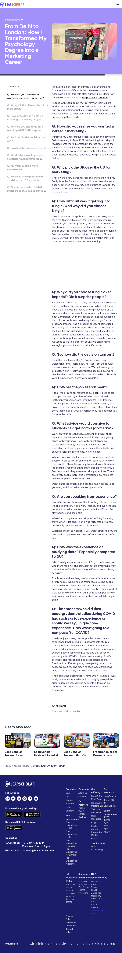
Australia (70, 803)
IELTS (94, 846)
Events (94, 838)
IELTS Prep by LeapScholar (110, 803)
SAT (106, 823)
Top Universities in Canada (71, 843)
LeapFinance (110, 796)
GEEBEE (82, 817)
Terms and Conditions (71, 924)
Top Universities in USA (71, 825)
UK (67, 796)
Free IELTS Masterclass (97, 804)
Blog (93, 822)
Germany (70, 810)
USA (68, 793)
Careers (82, 796)
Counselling (97, 849)
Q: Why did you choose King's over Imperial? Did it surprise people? (25, 130)
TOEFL (107, 820)
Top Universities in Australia (71, 852)
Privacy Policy (69, 917)
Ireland (69, 807)
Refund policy (69, 930)
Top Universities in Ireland (71, 861)
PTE (106, 826)
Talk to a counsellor (96, 811)
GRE (106, 829)
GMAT (107, 832)
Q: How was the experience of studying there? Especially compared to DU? (25, 180)
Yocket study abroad (82, 811)
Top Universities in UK (71, 834)
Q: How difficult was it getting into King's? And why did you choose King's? (25, 119)
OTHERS (111, 943)
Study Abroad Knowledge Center (97, 830)
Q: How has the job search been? (26, 148)
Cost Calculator (96, 817)
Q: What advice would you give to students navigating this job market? (27, 159)
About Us (82, 793)
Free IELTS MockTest (96, 798)
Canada (69, 800)
